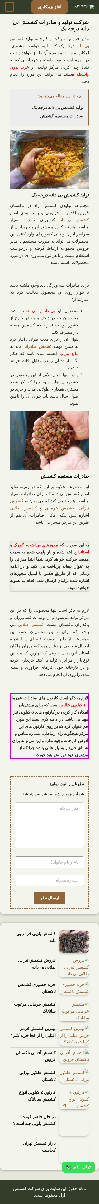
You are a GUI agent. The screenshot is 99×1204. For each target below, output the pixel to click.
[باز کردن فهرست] (9, 7)
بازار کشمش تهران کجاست (39, 1147)
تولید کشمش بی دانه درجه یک (57, 107)
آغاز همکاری (50, 6)
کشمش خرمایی (59, 508)
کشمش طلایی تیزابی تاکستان (37, 1076)
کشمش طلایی (23, 508)
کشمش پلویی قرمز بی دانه (36, 937)
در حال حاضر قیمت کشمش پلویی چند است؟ (34, 1120)
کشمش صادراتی (37, 346)
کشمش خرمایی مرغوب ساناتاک (35, 1008)
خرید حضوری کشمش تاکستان (37, 988)
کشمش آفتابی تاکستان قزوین (36, 1056)
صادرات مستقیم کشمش (61, 115)
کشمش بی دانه (73, 219)
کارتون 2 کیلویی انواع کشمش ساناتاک (37, 1096)
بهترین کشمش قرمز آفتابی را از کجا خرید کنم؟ (33, 1032)
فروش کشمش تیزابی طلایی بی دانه (37, 964)
